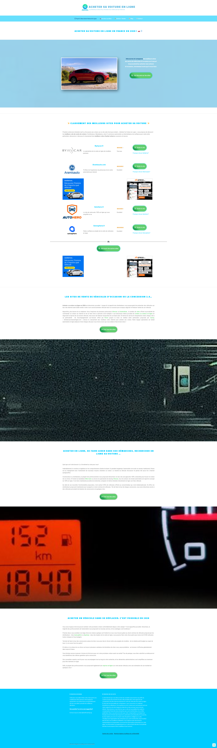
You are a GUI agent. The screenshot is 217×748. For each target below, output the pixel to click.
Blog (131, 18)
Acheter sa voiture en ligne (112, 7)
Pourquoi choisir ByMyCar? (141, 153)
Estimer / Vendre (121, 18)
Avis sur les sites (106, 18)
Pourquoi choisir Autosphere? (142, 233)
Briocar (114, 311)
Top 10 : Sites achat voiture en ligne (86, 18)
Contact (140, 18)
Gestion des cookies (107, 733)
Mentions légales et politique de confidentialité (126, 733)
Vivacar (115, 479)
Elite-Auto (88, 479)
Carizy (152, 318)
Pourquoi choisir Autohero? (141, 214)
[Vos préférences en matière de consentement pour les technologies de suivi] (214, 745)
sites (138, 311)
